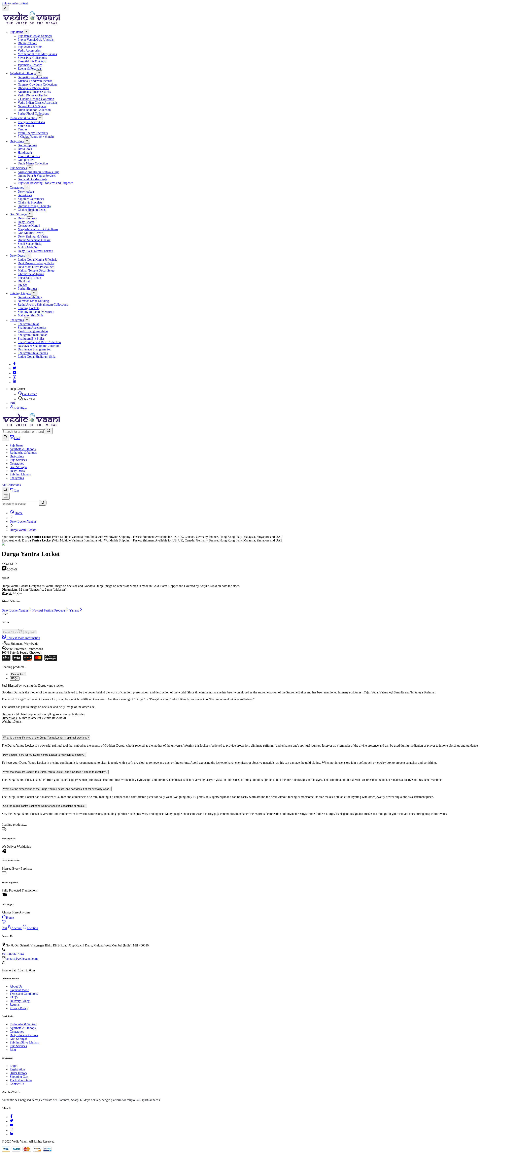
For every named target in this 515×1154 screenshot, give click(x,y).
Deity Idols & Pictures (24, 1035)
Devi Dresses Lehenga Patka (36, 263)
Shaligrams (17, 320)
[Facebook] (14, 364)
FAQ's (14, 997)
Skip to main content (15, 3)
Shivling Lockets (28, 308)
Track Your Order (21, 1080)
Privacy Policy (19, 1008)
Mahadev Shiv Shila (30, 315)
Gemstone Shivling (30, 297)
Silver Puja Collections (32, 57)
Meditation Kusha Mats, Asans (37, 54)
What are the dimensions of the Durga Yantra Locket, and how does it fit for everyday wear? (56, 788)
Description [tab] (17, 674)
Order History (18, 1073)
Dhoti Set (24, 281)
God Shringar (18, 214)
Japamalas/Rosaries (30, 65)
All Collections (11, 485)
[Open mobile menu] (6, 496)
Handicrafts (25, 152)
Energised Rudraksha (31, 122)
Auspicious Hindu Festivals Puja (38, 172)
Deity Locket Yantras (23, 521)
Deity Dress (17, 255)
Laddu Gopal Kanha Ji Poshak (37, 259)
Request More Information (23, 638)
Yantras (22, 129)
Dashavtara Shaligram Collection (39, 345)
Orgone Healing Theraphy (34, 206)
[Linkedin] (14, 382)
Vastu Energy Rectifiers (33, 133)
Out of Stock (10, 632)
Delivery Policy (20, 1001)
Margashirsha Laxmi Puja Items (38, 229)
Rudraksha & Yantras (23, 118)
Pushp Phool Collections (33, 113)
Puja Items (16, 32)
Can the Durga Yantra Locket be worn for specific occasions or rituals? (44, 805)
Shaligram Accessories (32, 327)
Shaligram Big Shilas (31, 338)
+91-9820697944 (13, 954)
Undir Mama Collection (33, 163)
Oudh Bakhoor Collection (34, 110)
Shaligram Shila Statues (33, 353)
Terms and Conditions (24, 993)
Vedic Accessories (29, 50)
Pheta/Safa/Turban (29, 277)
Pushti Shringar (27, 288)
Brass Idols (25, 149)
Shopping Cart (19, 1076)
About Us (16, 986)
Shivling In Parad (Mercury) (36, 311)
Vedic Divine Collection (33, 95)
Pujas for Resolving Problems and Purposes (45, 183)
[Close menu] (5, 8)
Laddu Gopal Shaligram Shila (37, 356)
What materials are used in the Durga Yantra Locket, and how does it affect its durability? (55, 771)
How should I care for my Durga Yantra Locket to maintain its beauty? (43, 754)
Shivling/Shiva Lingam (24, 1042)
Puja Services (18, 168)
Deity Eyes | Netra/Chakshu (35, 251)
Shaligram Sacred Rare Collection (39, 342)
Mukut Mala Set (28, 247)
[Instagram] (14, 377)
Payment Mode (19, 990)
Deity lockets (26, 191)
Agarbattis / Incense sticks (34, 91)
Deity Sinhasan (27, 218)
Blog (13, 1049)
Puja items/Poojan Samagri (35, 36)
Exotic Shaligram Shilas (33, 331)
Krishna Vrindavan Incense (35, 81)
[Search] (49, 431)
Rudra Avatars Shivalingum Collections (43, 304)
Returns (15, 1004)
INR (12, 403)
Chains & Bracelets (30, 202)
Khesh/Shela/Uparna (31, 274)
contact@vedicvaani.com (22, 958)
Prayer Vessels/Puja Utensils (36, 39)
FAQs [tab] (14, 678)
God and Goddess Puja (32, 179)
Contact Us (17, 1084)
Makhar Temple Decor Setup (36, 270)
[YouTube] (11, 1125)
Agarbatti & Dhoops (23, 73)
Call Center (29, 394)
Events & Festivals (29, 68)
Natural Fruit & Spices (32, 106)
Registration (17, 1069)
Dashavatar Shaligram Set (34, 349)
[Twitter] (14, 368)
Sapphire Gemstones (31, 198)
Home (19, 513)
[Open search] (5, 437)
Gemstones (17, 187)
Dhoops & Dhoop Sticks (33, 88)
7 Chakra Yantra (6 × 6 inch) (36, 136)
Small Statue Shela (29, 243)
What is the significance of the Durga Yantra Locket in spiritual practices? (46, 737)
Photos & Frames (29, 156)
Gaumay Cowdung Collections (37, 84)
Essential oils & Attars (32, 61)
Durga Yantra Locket (23, 530)
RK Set (22, 285)
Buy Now (30, 632)
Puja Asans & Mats (30, 47)
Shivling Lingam (20, 293)
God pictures (26, 159)
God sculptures (27, 145)
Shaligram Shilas (28, 324)
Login (13, 1065)
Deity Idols (17, 141)
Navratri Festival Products (48, 610)
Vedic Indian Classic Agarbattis (37, 102)
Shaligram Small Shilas (32, 335)
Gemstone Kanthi (29, 225)
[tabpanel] (257, 707)
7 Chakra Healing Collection (36, 99)
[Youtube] (14, 373)
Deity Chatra (26, 222)
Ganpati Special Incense (33, 77)
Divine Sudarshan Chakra (34, 240)
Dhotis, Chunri (27, 43)
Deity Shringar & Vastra (33, 236)
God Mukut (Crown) (31, 233)
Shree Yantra (26, 125)
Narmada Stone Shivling (33, 301)
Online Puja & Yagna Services (37, 175)
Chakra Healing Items (31, 209)
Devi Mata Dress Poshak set (36, 267)
